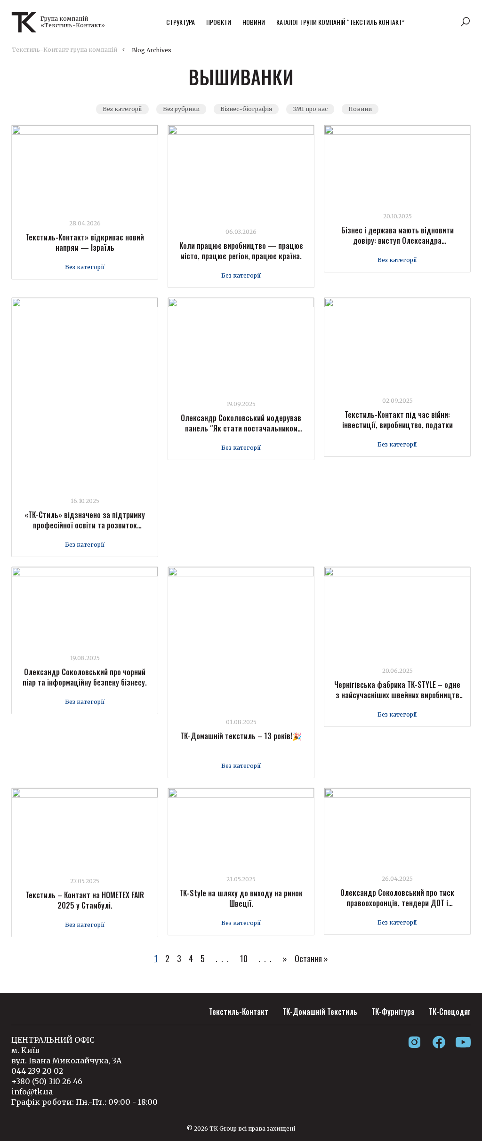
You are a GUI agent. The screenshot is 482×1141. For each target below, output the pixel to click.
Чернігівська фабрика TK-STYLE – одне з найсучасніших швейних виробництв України (397, 695)
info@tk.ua (32, 1091)
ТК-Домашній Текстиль (319, 1011)
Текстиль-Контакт (238, 1011)
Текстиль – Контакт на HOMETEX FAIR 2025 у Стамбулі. (84, 900)
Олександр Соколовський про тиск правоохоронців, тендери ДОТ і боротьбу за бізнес (397, 903)
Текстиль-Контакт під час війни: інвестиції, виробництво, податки (397, 420)
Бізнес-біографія (246, 108)
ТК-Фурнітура (393, 1011)
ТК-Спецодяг (450, 1011)
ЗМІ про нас (310, 108)
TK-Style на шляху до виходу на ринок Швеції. (241, 898)
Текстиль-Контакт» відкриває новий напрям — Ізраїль (84, 242)
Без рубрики (181, 108)
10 (244, 958)
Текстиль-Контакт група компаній (64, 49)
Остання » (311, 958)
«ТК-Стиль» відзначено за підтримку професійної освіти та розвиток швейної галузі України (84, 525)
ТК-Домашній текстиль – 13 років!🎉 (241, 736)
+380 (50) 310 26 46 (46, 1081)
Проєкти (218, 22)
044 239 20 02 (37, 1071)
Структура (180, 22)
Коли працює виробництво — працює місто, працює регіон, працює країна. (241, 251)
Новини (253, 22)
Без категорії (122, 108)
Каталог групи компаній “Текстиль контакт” (340, 22)
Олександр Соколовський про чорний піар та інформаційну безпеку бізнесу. (85, 677)
